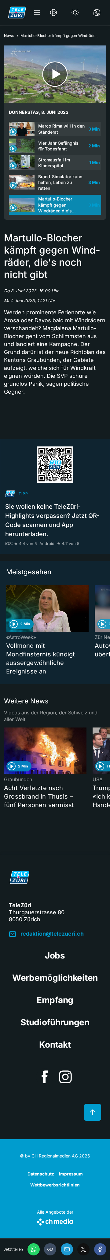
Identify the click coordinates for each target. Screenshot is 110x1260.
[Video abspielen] (55, 74)
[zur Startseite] (17, 12)
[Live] (53, 12)
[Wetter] (75, 12)
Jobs (55, 955)
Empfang (55, 1000)
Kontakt (55, 1044)
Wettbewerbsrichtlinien (55, 1184)
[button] (50, 1249)
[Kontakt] (96, 12)
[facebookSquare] (44, 1076)
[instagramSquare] (65, 1076)
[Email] (67, 1249)
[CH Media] (55, 1221)
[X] (83, 1249)
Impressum (71, 1173)
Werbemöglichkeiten (55, 978)
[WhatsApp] (34, 1249)
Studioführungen (55, 1022)
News (9, 35)
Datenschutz (41, 1173)
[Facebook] (100, 1249)
